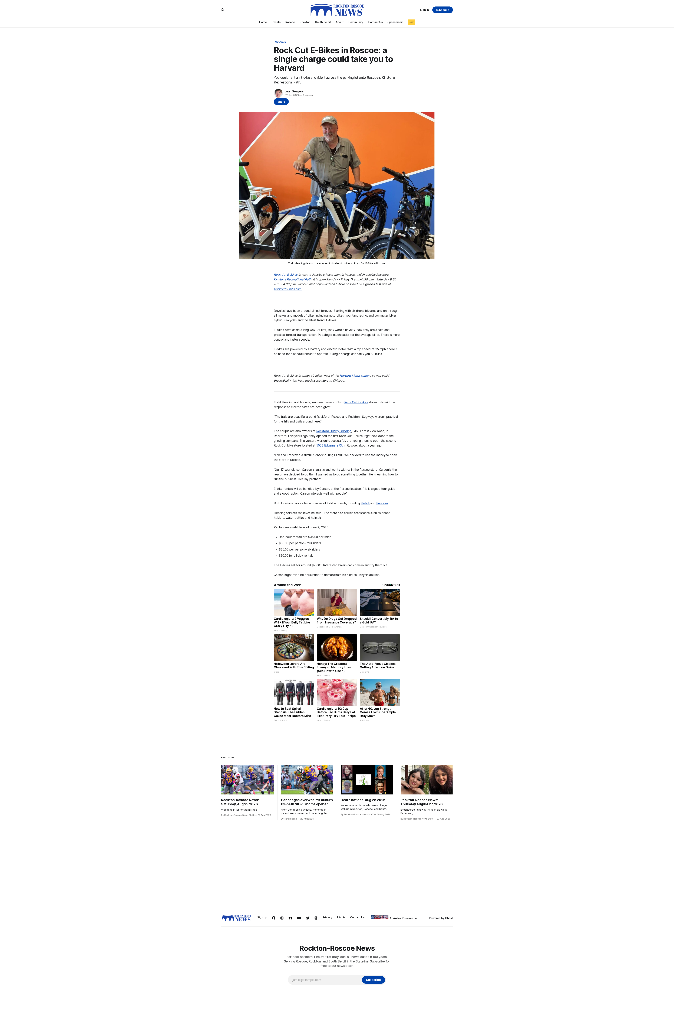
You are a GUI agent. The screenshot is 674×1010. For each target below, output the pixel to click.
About (339, 22)
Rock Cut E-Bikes (286, 274)
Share (281, 101)
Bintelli (365, 503)
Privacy (327, 917)
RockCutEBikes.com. (288, 289)
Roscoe (290, 22)
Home (263, 22)
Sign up (262, 917)
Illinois (341, 917)
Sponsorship (395, 22)
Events (276, 22)
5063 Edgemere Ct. (329, 445)
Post (411, 22)
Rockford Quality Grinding (333, 431)
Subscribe (442, 10)
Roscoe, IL (280, 41)
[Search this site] (222, 10)
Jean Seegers (294, 91)
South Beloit (323, 22)
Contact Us (375, 22)
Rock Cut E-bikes (356, 402)
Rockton (305, 22)
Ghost (449, 918)
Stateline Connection (403, 918)
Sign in (424, 9)
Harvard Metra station (355, 375)
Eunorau (382, 503)
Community (355, 22)
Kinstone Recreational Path (292, 279)
